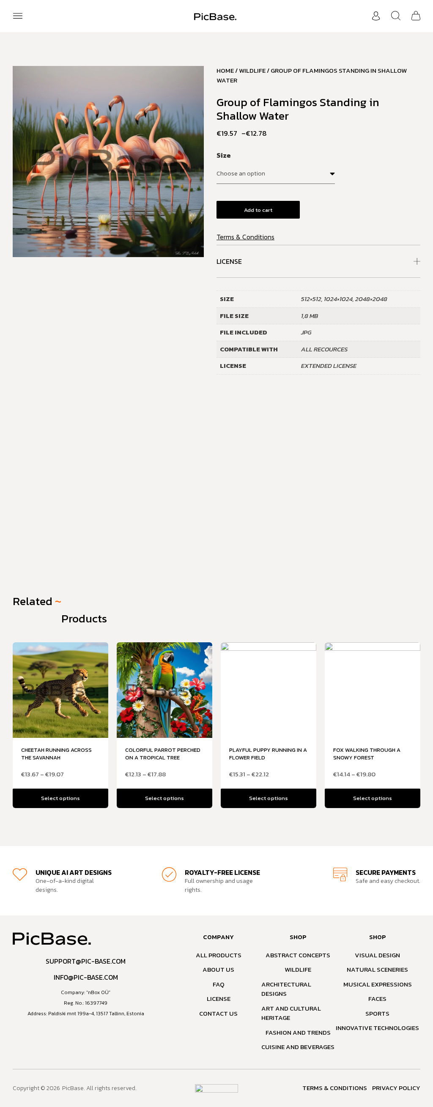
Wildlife (252, 70)
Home (225, 70)
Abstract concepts (298, 955)
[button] (18, 16)
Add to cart (258, 210)
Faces (377, 998)
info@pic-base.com (86, 977)
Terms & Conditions (245, 237)
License (229, 261)
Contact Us (218, 1013)
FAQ (219, 984)
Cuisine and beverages (297, 1047)
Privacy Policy (396, 1088)
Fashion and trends (298, 1032)
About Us (218, 969)
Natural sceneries (377, 969)
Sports (377, 1013)
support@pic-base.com (86, 961)
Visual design (377, 955)
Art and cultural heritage (291, 1013)
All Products (218, 955)
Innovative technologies (377, 1028)
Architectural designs (286, 989)
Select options (60, 798)
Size (223, 155)
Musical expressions (377, 984)
